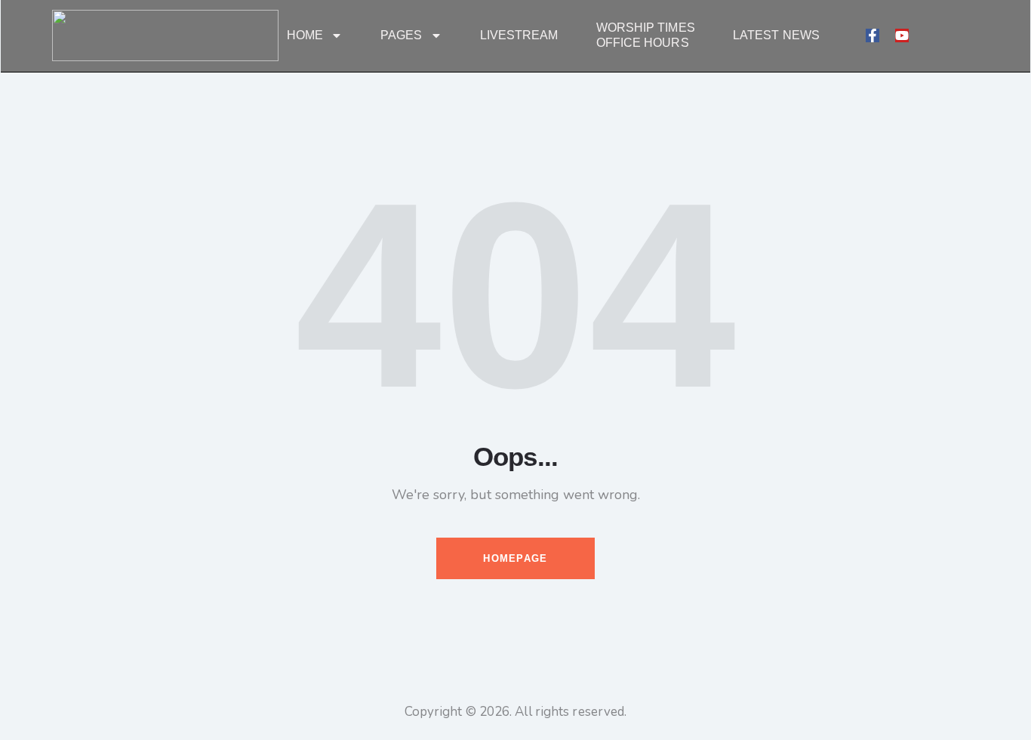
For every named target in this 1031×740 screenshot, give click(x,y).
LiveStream (519, 35)
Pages (401, 35)
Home (305, 35)
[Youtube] (902, 35)
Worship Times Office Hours (645, 35)
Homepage (515, 558)
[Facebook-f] (872, 35)
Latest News (776, 35)
